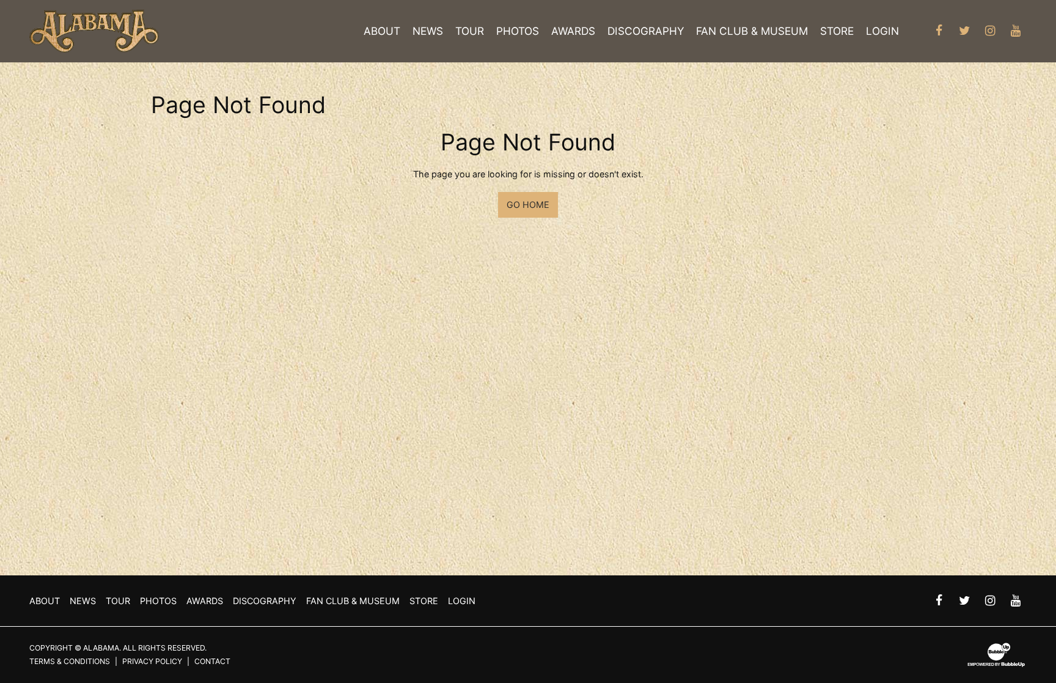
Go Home (528, 204)
